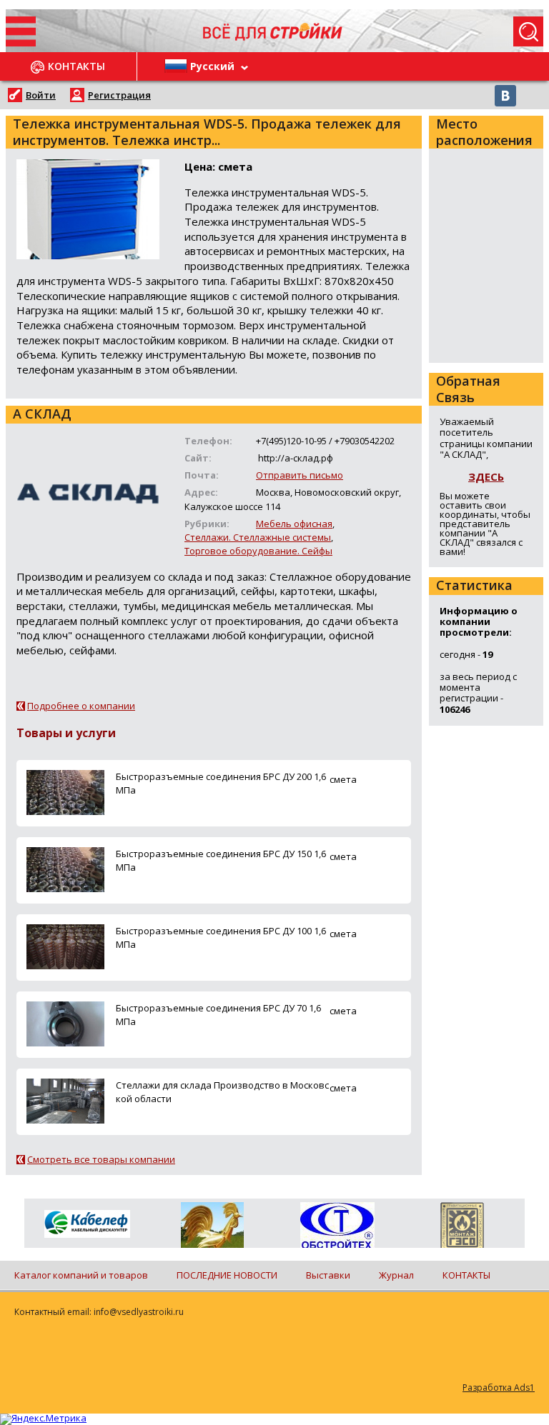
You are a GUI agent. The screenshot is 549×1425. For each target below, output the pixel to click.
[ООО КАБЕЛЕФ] (86, 1224)
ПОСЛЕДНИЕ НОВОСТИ (227, 1275)
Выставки (328, 1275)
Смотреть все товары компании (101, 1159)
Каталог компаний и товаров (81, 1275)
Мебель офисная (294, 523)
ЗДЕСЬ (486, 476)
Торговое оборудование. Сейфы (258, 550)
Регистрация (119, 95)
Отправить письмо (299, 475)
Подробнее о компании (81, 705)
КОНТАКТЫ (466, 1275)
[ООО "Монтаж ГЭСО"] (462, 1228)
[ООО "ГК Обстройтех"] (337, 1226)
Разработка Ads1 (499, 1387)
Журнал (396, 1275)
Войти (41, 95)
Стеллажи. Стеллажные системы (257, 537)
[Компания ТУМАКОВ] (212, 1228)
